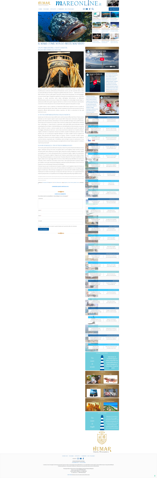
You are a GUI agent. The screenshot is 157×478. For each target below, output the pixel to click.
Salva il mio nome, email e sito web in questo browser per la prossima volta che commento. (58, 226)
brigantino (66, 182)
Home (40, 9)
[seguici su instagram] (84, 9)
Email (39, 215)
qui (110, 368)
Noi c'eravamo (69, 9)
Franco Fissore (70, 182)
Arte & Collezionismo (57, 182)
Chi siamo (46, 9)
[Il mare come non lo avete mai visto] (65, 27)
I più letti (53, 9)
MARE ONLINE (69, 474)
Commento (40, 198)
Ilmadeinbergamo (75, 462)
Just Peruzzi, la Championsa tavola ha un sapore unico (105, 31)
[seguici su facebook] (89, 9)
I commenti (60, 9)
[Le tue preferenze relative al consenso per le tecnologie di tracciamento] (155, 476)
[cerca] (92, 9)
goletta (75, 182)
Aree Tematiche (114, 9)
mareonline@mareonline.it (111, 90)
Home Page (65, 456)
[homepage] (78, 3)
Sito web (40, 221)
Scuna (78, 182)
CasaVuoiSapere (82, 462)
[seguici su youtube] (87, 9)
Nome (39, 210)
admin (51, 182)
